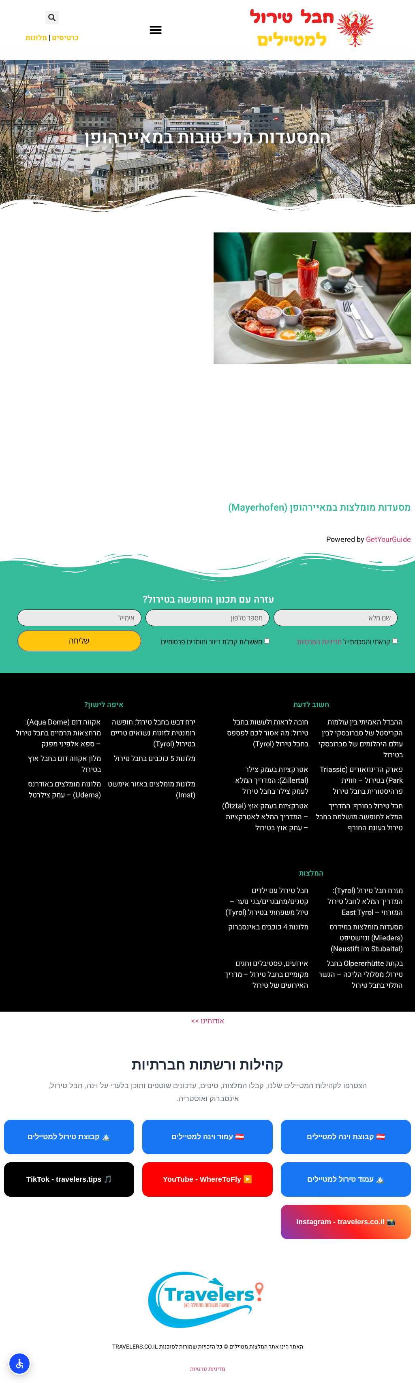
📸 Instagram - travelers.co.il (346, 1222)
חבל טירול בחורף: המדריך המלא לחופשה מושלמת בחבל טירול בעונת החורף (359, 817)
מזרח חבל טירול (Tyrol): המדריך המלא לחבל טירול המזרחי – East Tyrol (365, 901)
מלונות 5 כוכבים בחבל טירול (154, 758)
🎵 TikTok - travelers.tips (69, 1179)
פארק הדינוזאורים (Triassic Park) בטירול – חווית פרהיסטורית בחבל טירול (361, 780)
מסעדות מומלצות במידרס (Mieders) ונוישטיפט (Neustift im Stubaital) (366, 938)
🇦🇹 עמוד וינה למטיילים (207, 1137)
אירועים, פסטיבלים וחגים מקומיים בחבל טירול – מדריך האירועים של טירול (266, 974)
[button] (155, 30)
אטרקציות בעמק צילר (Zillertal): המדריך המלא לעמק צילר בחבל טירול (271, 780)
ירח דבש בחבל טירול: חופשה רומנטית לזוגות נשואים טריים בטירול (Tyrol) (153, 733)
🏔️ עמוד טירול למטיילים (346, 1179)
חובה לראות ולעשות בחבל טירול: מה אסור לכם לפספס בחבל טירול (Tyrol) (267, 733)
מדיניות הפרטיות (319, 641)
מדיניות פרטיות (207, 1369)
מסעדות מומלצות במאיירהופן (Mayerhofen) (319, 508)
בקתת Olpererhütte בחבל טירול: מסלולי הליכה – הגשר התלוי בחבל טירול (361, 974)
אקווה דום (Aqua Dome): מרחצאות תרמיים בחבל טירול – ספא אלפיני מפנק (58, 733)
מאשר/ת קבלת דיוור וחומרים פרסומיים (211, 641)
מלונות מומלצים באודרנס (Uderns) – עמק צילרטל (64, 790)
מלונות (36, 37)
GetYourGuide (388, 539)
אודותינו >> (208, 1021)
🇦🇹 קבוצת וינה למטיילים (346, 1137)
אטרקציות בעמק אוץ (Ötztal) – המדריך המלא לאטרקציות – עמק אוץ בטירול (265, 817)
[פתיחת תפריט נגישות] (19, 1363)
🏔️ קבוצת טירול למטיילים (69, 1137)
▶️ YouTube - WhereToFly (207, 1179)
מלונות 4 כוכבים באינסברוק (268, 927)
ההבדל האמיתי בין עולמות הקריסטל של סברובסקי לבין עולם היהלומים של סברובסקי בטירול (361, 739)
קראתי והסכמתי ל (343, 641)
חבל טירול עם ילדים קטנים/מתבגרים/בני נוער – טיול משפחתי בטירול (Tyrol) (266, 901)
